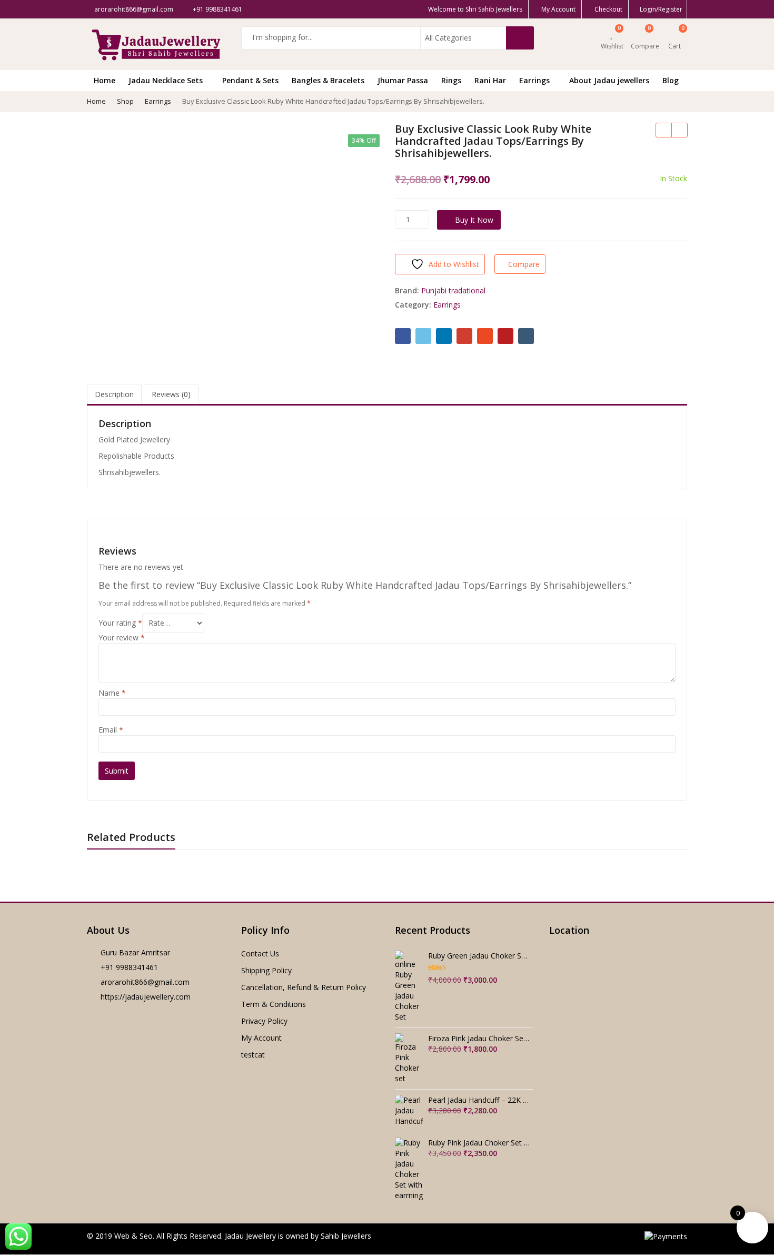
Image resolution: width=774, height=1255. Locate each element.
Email (110, 730)
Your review (121, 638)
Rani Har (490, 80)
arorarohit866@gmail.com (145, 982)
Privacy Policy (264, 1021)
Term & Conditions (273, 1004)
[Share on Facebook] (403, 336)
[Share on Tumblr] (526, 336)
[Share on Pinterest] (505, 336)
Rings (451, 80)
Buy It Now (474, 220)
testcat (253, 1055)
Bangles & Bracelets (328, 80)
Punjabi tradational (453, 290)
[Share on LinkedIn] (444, 336)
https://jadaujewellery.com (146, 997)
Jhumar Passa (403, 80)
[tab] (114, 395)
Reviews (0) (171, 394)
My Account (261, 1038)
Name (112, 693)
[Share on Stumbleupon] (485, 336)
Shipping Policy (266, 970)
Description (114, 394)
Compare (524, 264)
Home (104, 80)
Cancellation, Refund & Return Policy (303, 987)
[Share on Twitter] (423, 336)
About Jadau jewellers (609, 80)
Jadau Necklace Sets (166, 80)
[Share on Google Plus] (464, 336)
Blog (670, 80)
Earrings (535, 80)
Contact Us (260, 953)
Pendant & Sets (250, 80)
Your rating (120, 623)
